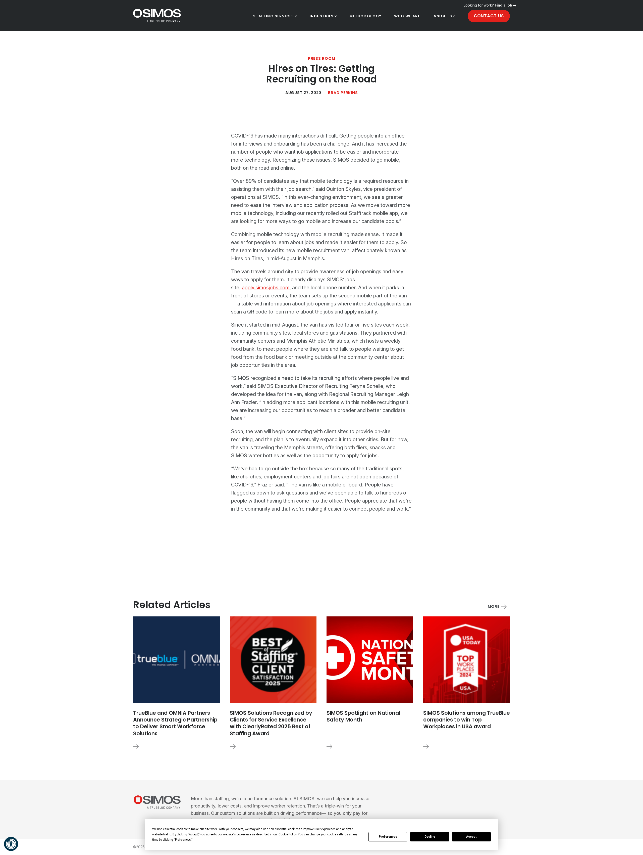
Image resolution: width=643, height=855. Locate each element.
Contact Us (489, 16)
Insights (442, 16)
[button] (11, 844)
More (494, 606)
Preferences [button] (183, 839)
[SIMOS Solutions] (157, 802)
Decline (429, 836)
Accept (471, 836)
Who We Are (407, 16)
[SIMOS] (157, 15)
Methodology (365, 16)
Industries (322, 16)
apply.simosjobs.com (266, 288)
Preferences (388, 836)
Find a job (503, 5)
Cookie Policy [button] (287, 834)
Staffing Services (273, 16)
